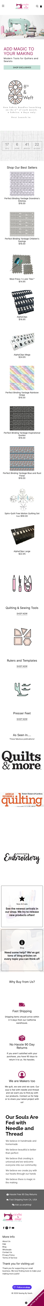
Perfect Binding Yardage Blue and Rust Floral (22, 474)
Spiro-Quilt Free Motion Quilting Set (22, 513)
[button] (35, 1297)
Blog (4, 1247)
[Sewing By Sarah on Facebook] (3, 1228)
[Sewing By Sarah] (22, 6)
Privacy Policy (8, 1255)
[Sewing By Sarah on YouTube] (13, 1228)
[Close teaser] (26, 1303)
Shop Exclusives (22, 67)
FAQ (4, 1244)
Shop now (22, 613)
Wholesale (6, 1249)
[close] (41, 1)
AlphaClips (22, 317)
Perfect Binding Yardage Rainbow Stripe (22, 393)
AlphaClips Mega (22, 354)
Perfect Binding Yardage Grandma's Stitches (22, 199)
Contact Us (7, 1252)
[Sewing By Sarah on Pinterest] (10, 1228)
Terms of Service (9, 1258)
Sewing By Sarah (25, 1293)
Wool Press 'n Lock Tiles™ (22, 279)
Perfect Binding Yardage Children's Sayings (22, 239)
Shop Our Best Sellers (22, 167)
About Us (6, 1241)
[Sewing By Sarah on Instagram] (7, 1228)
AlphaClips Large (22, 551)
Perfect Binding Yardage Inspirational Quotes (22, 434)
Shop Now (22, 666)
